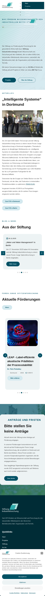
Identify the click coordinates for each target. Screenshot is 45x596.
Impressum (32, 593)
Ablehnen (22, 582)
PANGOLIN (30, 184)
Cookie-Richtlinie (14, 593)
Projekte (27, 6)
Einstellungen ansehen (22, 588)
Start (26, 3)
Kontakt (27, 15)
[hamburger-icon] (41, 4)
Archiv (27, 9)
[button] (42, 553)
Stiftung (27, 12)
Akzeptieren (22, 577)
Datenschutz (24, 593)
